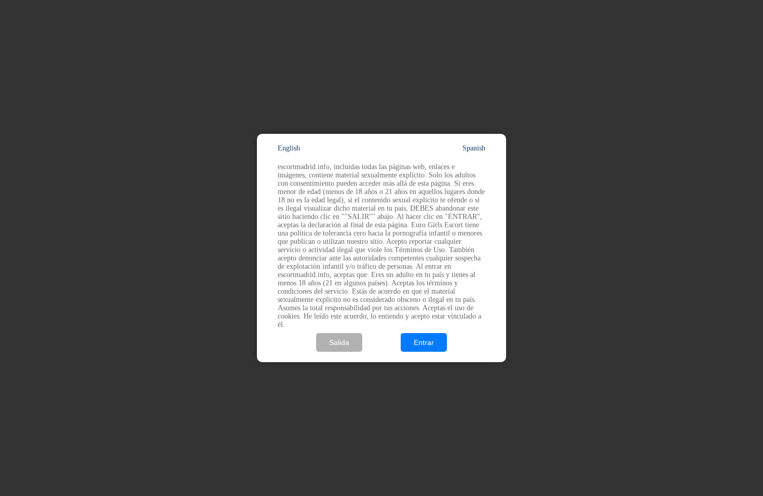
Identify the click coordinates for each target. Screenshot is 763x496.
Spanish (473, 148)
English (289, 148)
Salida (339, 342)
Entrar (424, 342)
